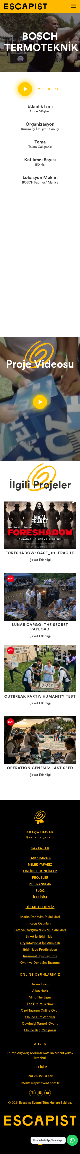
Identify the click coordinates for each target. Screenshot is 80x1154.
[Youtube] (47, 1093)
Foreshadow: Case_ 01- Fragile (40, 553)
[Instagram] (32, 1093)
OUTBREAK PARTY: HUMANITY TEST (40, 696)
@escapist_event (40, 837)
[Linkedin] (40, 1093)
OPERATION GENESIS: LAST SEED (40, 768)
